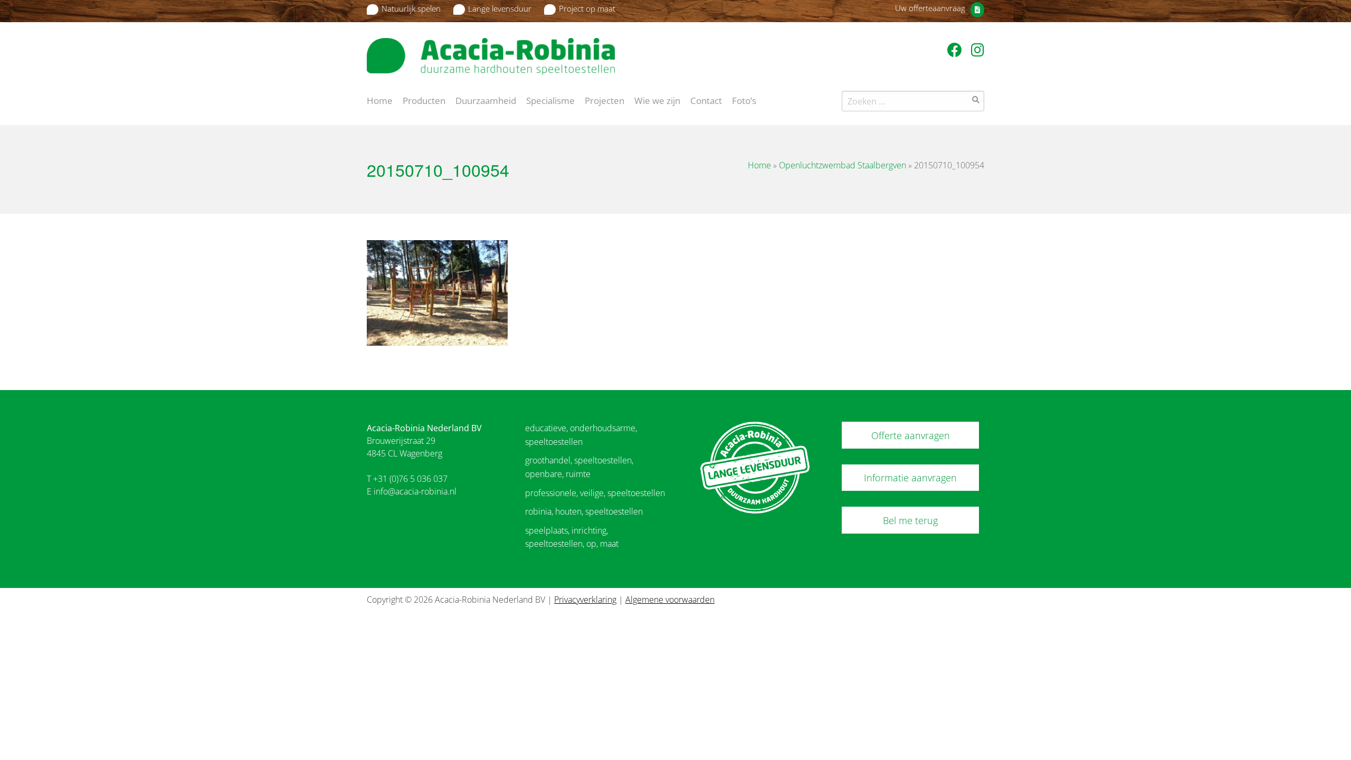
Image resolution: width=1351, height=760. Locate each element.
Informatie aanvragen (910, 477)
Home (380, 99)
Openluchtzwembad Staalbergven (842, 165)
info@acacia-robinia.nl (415, 491)
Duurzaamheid (485, 99)
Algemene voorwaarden (670, 599)
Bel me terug (910, 520)
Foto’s (744, 99)
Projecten (604, 99)
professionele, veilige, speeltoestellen (595, 493)
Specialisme (550, 99)
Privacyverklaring (585, 599)
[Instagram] (977, 50)
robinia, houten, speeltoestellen (584, 511)
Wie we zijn (657, 99)
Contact (706, 99)
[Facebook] (956, 50)
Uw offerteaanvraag (930, 8)
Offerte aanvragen (910, 435)
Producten (424, 99)
